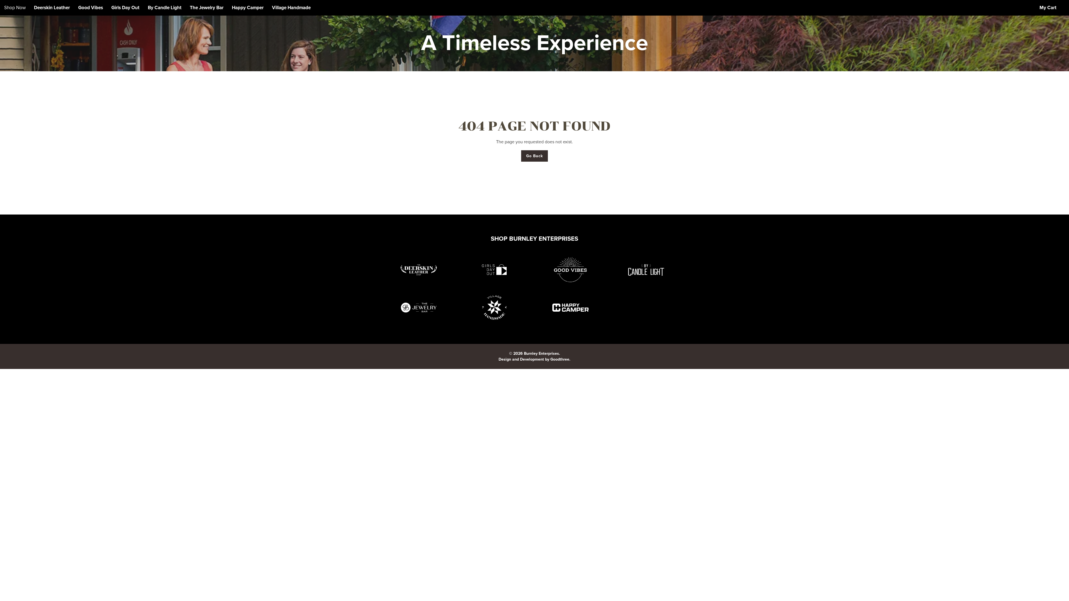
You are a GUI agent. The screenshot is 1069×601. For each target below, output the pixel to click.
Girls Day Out (125, 7)
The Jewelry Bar (207, 7)
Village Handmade (291, 7)
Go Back (534, 156)
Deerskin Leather (52, 7)
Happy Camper (248, 7)
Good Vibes (90, 7)
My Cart (1047, 7)
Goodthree (559, 359)
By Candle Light (165, 7)
